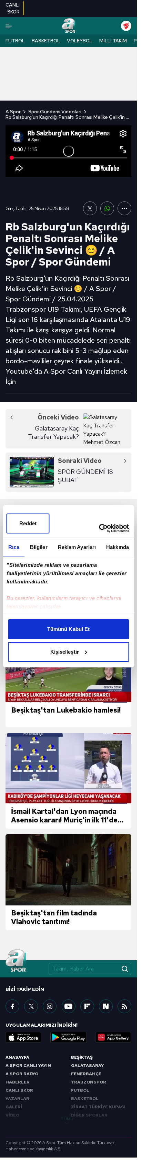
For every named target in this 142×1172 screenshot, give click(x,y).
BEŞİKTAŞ (82, 1057)
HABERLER (18, 1082)
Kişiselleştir (64, 652)
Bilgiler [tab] (39, 547)
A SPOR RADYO (22, 1074)
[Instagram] (50, 1006)
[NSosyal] (106, 1006)
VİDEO (12, 1115)
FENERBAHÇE (86, 1074)
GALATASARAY (87, 1065)
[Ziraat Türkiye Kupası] (126, 26)
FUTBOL (80, 1090)
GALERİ (14, 1107)
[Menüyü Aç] (9, 26)
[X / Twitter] (31, 1006)
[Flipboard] (87, 1006)
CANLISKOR (13, 8)
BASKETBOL (85, 1098)
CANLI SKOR (19, 1090)
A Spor (13, 111)
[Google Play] (68, 1037)
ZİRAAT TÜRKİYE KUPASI (98, 1107)
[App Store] (23, 1037)
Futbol (15, 41)
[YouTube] (68, 1006)
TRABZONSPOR (88, 1082)
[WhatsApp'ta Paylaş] (107, 208)
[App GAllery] (113, 1037)
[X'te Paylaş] (90, 208)
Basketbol (46, 41)
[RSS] (124, 1006)
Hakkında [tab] (117, 547)
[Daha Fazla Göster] (124, 208)
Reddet (28, 523)
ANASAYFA (17, 1057)
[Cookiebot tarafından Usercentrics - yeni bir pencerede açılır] (99, 528)
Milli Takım (113, 41)
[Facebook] (12, 1006)
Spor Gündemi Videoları (54, 111)
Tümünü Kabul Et (68, 629)
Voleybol (79, 41)
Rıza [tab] (13, 547)
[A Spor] (68, 25)
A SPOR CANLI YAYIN (28, 1065)
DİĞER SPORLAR (89, 1115)
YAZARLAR (17, 1098)
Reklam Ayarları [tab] (77, 547)
